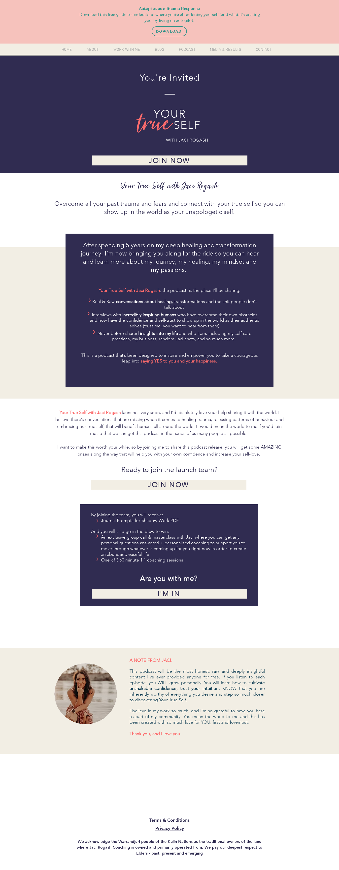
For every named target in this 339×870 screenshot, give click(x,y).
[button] (126, 50)
